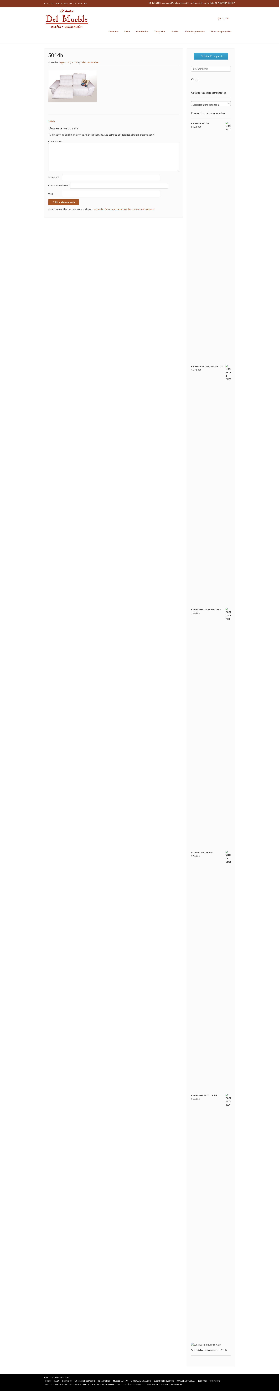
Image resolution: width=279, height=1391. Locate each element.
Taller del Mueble (89, 62)
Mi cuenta (82, 3)
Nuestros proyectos (66, 3)
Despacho (160, 31)
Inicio (48, 1381)
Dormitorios (142, 31)
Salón (127, 31)
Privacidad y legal (186, 1381)
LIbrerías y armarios (195, 31)
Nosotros (49, 3)
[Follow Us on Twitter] (55, 1388)
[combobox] (211, 103)
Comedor (113, 31)
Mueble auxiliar (120, 1381)
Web (50, 193)
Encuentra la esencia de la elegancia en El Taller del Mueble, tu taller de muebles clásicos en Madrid (94, 1384)
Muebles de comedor (85, 1381)
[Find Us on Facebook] (51, 1388)
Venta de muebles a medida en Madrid (165, 1384)
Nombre (53, 177)
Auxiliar (175, 31)
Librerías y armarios (141, 1381)
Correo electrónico (59, 185)
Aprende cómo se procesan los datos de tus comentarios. (124, 209)
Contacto (215, 1381)
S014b (51, 121)
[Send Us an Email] (47, 1388)
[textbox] (211, 104)
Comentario (55, 141)
